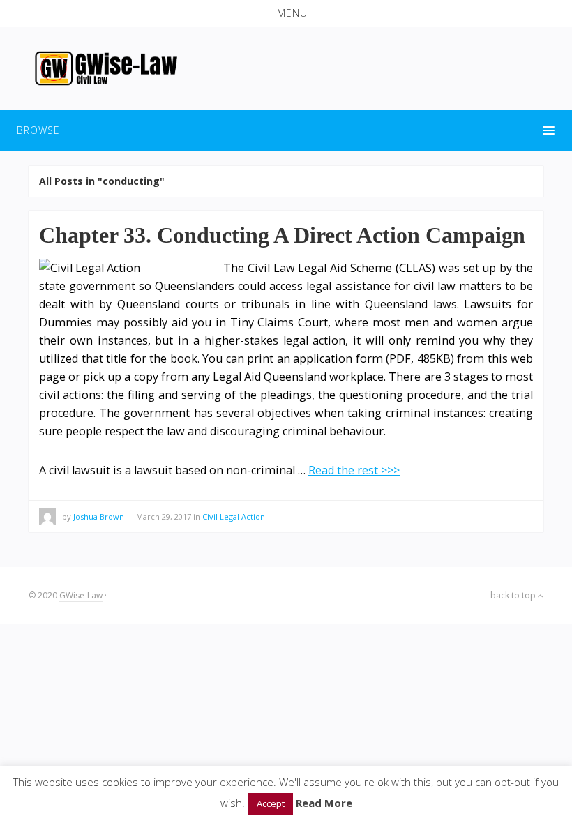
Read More (324, 803)
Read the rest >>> (354, 470)
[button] (286, 13)
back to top (514, 595)
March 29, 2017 (163, 516)
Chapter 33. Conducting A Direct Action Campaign (282, 235)
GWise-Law (81, 595)
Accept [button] (271, 803)
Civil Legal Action (233, 516)
